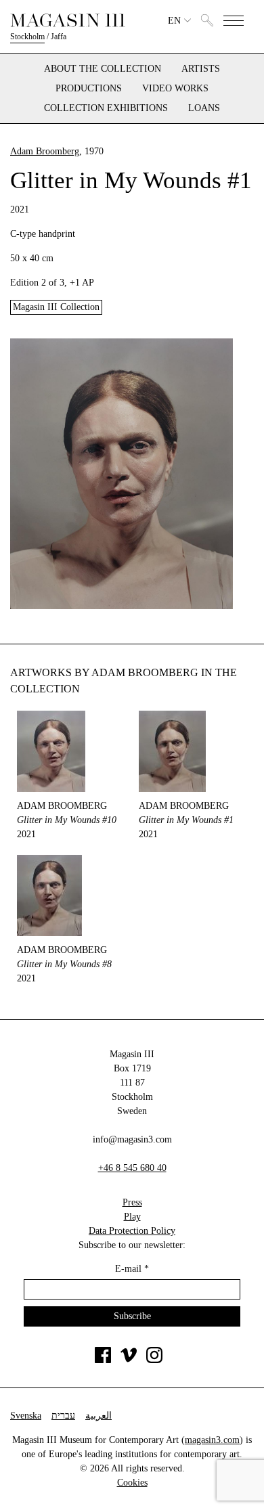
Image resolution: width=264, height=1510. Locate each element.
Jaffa (58, 36)
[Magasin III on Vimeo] (128, 1360)
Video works (175, 88)
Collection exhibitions (106, 108)
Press (132, 1202)
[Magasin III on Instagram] (154, 1360)
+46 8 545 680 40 (132, 1168)
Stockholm (27, 36)
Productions (89, 88)
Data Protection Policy (132, 1231)
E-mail (132, 1269)
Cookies (132, 1483)
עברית (63, 1416)
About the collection (102, 69)
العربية (98, 1416)
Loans (204, 108)
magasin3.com (212, 1440)
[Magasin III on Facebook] (103, 1360)
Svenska (25, 1416)
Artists (200, 69)
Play (132, 1217)
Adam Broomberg (44, 151)
